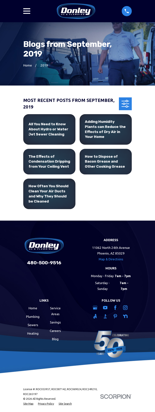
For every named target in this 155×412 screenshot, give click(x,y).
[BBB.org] (106, 316)
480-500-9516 (44, 262)
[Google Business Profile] (96, 307)
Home (33, 308)
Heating (33, 333)
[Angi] (96, 316)
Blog (55, 339)
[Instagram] (126, 307)
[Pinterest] (116, 316)
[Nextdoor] (126, 316)
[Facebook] (116, 307)
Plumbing (33, 316)
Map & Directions (111, 259)
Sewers (33, 325)
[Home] (76, 11)
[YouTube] (106, 307)
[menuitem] (28, 403)
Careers (55, 331)
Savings (55, 322)
